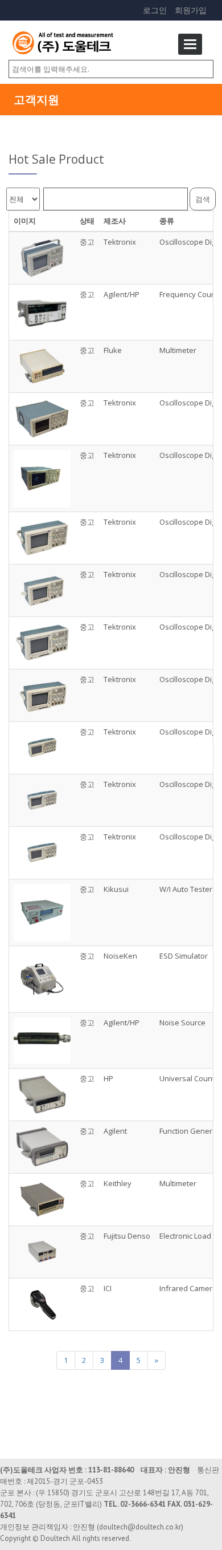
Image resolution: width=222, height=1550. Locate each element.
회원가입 (191, 10)
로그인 (155, 10)
